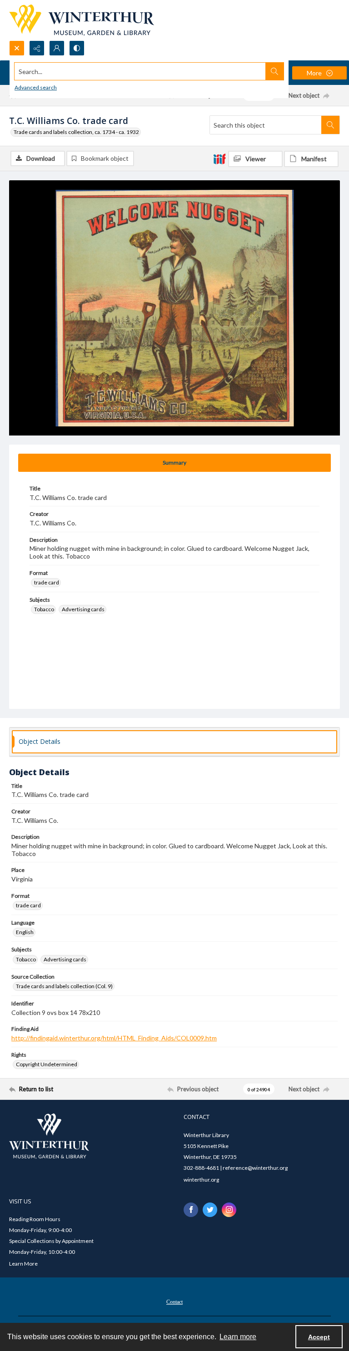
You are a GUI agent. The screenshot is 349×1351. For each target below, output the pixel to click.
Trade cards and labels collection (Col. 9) (64, 986)
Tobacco (44, 609)
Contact (174, 1302)
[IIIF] (219, 158)
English (25, 932)
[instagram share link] (229, 1210)
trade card (46, 582)
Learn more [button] (237, 1337)
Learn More (23, 1263)
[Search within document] (330, 125)
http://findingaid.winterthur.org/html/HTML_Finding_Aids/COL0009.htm (114, 1038)
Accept (319, 1337)
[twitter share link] (210, 1210)
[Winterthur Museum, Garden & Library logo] (81, 20)
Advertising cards (83, 609)
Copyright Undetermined (46, 1064)
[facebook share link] (191, 1210)
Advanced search (36, 87)
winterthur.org (201, 1179)
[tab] (174, 462)
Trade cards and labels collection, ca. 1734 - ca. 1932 (76, 132)
